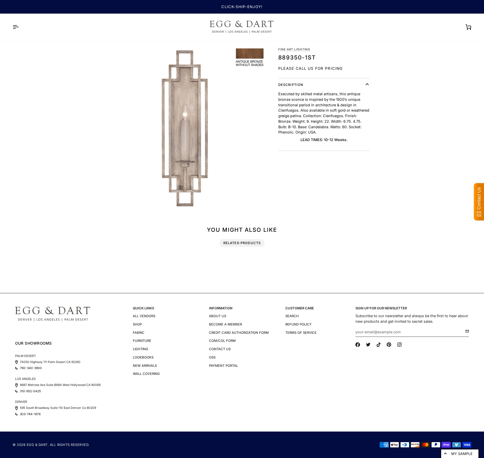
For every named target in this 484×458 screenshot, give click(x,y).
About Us (217, 316)
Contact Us (220, 349)
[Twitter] (368, 344)
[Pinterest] (389, 344)
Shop (137, 324)
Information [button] (220, 308)
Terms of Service (301, 333)
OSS (212, 357)
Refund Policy (298, 324)
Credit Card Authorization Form (239, 333)
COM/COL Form (222, 341)
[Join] (466, 331)
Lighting (140, 349)
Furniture (142, 341)
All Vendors (144, 316)
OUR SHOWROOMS (33, 343)
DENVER (21, 402)
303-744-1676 (30, 414)
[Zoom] (184, 127)
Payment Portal (223, 366)
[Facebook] (357, 344)
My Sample (461, 453)
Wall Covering (146, 374)
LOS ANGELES (25, 379)
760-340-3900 (31, 368)
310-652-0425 (30, 391)
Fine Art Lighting (294, 49)
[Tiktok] (379, 344)
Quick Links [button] (143, 308)
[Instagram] (399, 344)
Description (291, 85)
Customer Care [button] (299, 308)
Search (292, 316)
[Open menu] (20, 27)
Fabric (138, 333)
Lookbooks (143, 357)
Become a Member (225, 324)
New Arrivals (145, 366)
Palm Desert (25, 356)
